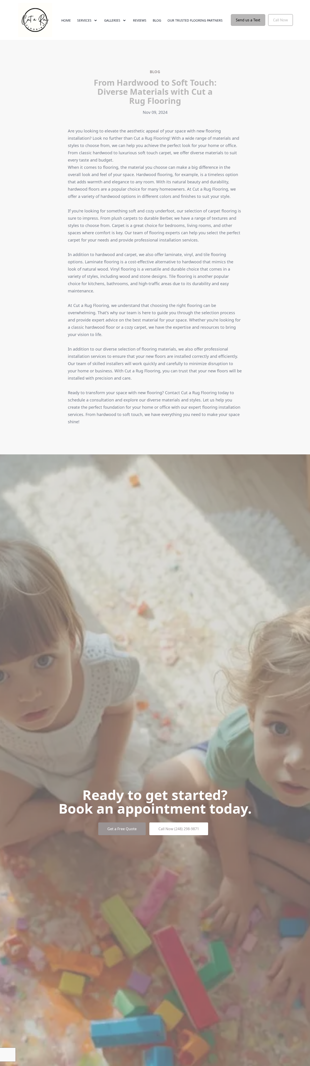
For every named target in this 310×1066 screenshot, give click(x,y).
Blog (157, 20)
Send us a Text (248, 19)
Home (66, 20)
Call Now (280, 19)
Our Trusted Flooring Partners (195, 20)
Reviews (139, 20)
